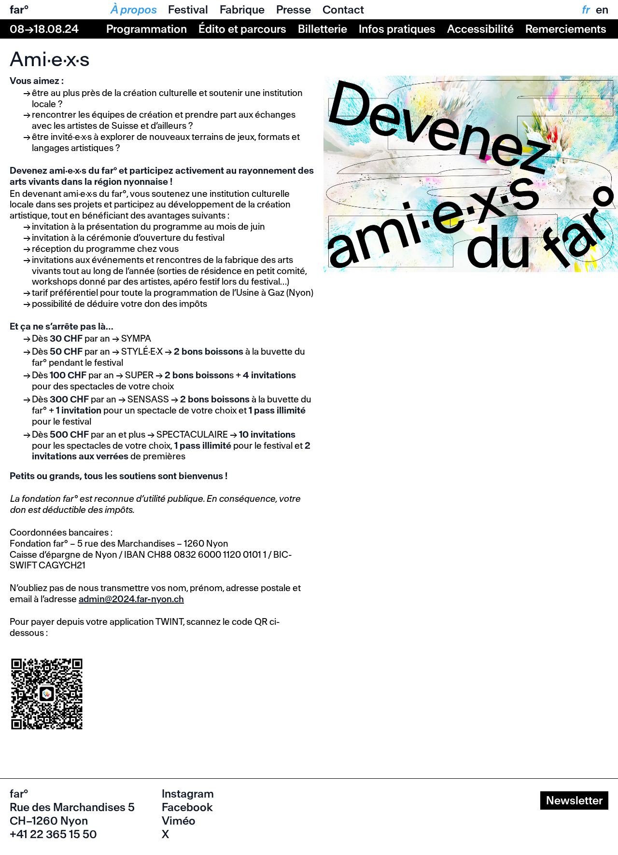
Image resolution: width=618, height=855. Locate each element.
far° (19, 9)
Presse (293, 9)
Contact (343, 9)
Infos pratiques (397, 29)
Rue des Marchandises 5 (72, 807)
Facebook (187, 807)
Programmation (146, 29)
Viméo (179, 820)
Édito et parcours (242, 29)
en (602, 9)
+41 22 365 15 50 (53, 834)
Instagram (188, 793)
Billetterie (322, 29)
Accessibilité (480, 29)
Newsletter (574, 800)
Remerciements (565, 29)
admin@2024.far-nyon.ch (131, 599)
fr (585, 9)
